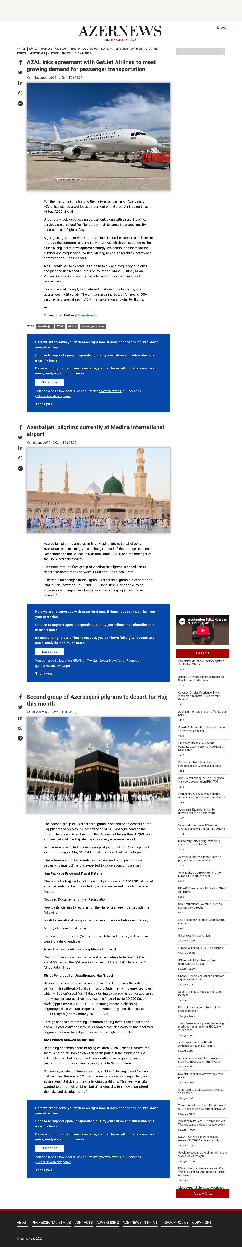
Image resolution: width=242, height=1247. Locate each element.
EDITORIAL (122, 48)
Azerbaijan (45, 326)
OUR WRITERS (83, 53)
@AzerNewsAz (86, 315)
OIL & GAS (61, 48)
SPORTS (67, 53)
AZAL (60, 326)
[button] (20, 62)
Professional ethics (51, 1222)
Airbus (72, 326)
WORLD (33, 48)
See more (203, 1193)
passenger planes (93, 326)
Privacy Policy (175, 1222)
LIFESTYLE (151, 48)
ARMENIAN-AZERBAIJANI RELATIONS (91, 48)
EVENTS (21, 53)
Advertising (107, 1222)
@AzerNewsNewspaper (53, 396)
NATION (21, 48)
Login (223, 27)
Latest (203, 653)
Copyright (202, 1222)
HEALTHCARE (37, 53)
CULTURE (53, 53)
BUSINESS (46, 48)
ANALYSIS (136, 48)
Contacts (83, 1222)
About (22, 1222)
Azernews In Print (140, 1222)
